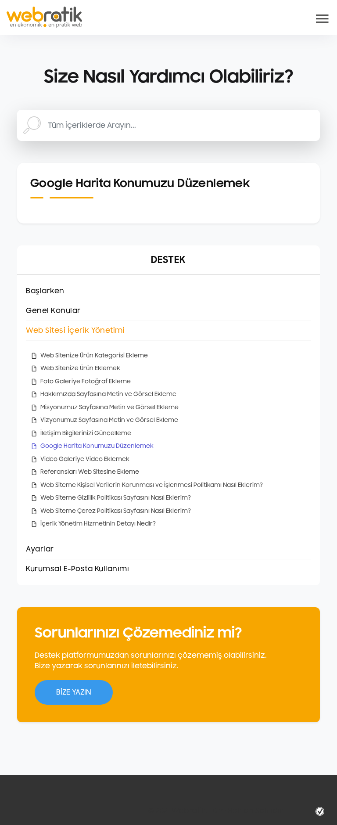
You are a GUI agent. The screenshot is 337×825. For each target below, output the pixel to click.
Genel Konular (53, 310)
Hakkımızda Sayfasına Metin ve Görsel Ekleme (108, 394)
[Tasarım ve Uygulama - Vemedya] (320, 811)
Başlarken (45, 291)
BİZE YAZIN (73, 692)
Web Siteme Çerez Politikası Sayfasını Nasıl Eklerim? (115, 511)
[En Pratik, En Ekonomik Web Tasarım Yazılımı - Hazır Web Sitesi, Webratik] (44, 17)
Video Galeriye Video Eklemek (84, 459)
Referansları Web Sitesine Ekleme (89, 472)
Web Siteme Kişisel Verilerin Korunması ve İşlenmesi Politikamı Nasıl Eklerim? (151, 485)
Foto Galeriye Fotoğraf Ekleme (85, 381)
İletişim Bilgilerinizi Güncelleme (85, 433)
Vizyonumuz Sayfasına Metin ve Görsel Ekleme (109, 420)
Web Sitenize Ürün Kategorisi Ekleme (94, 355)
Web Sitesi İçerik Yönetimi (75, 330)
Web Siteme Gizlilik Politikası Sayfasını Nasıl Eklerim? (115, 497)
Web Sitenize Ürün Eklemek (80, 368)
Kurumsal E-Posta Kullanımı (77, 569)
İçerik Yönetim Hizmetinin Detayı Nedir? (98, 523)
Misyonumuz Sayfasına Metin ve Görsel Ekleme (109, 407)
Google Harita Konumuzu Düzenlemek (97, 446)
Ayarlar (40, 549)
